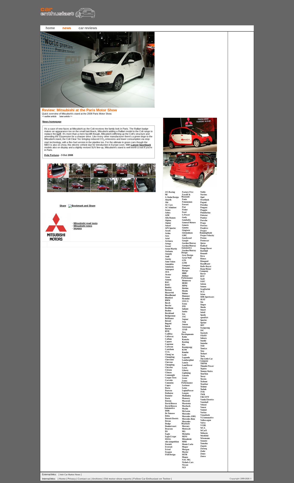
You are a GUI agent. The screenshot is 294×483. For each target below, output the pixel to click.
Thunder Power (207, 366)
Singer (203, 305)
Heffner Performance (187, 277)
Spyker (203, 323)
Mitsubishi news (83, 226)
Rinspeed (204, 261)
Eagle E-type (170, 437)
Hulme (185, 293)
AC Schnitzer (170, 207)
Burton (168, 329)
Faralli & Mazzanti (185, 196)
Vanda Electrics (207, 400)
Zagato (203, 446)
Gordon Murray (189, 243)
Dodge (168, 424)
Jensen (185, 324)
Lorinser (186, 385)
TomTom (204, 374)
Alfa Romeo (170, 218)
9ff (166, 195)
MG (184, 431)
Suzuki (203, 341)
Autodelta (169, 264)
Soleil (202, 312)
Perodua (204, 205)
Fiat (184, 207)
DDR (167, 411)
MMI (184, 442)
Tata (202, 351)
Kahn (184, 337)
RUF (202, 276)
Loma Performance (187, 382)
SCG (202, 292)
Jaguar (185, 319)
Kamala (185, 339)
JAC (184, 317)
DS (166, 431)
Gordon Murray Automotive (188, 247)
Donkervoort (170, 426)
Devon (168, 421)
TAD (202, 346)
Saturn (203, 287)
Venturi (203, 410)
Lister (184, 378)
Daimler (168, 396)
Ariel (167, 238)
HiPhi (184, 286)
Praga (203, 223)
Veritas (203, 412)
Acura (167, 210)
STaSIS (203, 336)
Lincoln (185, 375)
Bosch (167, 303)
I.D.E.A (185, 301)
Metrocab (186, 429)
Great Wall (187, 258)
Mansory (186, 398)
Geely (184, 217)
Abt (166, 202)
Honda (185, 291)
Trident (203, 387)
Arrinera (169, 241)
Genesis (185, 225)
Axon (167, 277)
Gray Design (187, 255)
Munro (185, 457)
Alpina (168, 220)
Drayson (169, 429)
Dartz (167, 398)
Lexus (184, 368)
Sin (201, 302)
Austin (168, 259)
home (50, 28)
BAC (167, 282)
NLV (184, 467)
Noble (203, 192)
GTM (184, 263)
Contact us (84, 478)
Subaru (203, 338)
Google (185, 241)
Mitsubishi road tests (85, 223)
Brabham (169, 308)
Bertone (168, 290)
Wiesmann (205, 438)
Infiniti (185, 309)
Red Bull (204, 251)
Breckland (169, 313)
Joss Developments (187, 333)
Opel (202, 197)
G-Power (186, 215)
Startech (203, 333)
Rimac (203, 259)
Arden (167, 233)
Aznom (168, 280)
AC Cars (169, 205)
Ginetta (185, 228)
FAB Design (170, 455)
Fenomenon (187, 202)
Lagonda (186, 357)
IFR (184, 306)
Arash (167, 231)
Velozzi (203, 405)
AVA (167, 272)
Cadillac (169, 334)
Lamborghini (188, 360)
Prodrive (204, 228)
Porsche (203, 220)
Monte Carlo (187, 444)
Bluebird (169, 298)
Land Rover (187, 365)
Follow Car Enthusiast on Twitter (151, 478)
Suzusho (203, 343)
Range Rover (206, 248)
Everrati (168, 447)
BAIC (167, 285)
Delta (167, 416)
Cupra (168, 385)
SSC (202, 330)
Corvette (169, 380)
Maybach (186, 406)
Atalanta (169, 251)
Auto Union (170, 262)
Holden (185, 288)
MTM (184, 455)
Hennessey (186, 281)
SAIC (202, 281)
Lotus (184, 388)
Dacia (167, 388)
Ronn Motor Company (205, 270)
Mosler (185, 452)
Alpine (168, 223)
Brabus (168, 311)
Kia (183, 345)
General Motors (189, 223)
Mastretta (186, 403)
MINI (184, 437)
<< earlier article (49, 116)
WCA (202, 428)
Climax (168, 372)
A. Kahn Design (172, 197)
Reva (202, 256)
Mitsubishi (187, 439)
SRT (202, 325)
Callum (168, 339)
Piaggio (203, 210)
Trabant (203, 382)
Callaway (169, 336)
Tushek (203, 389)
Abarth (168, 200)
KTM (184, 350)
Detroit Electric (171, 418)
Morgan (185, 449)
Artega (168, 244)
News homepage (51, 121)
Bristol (168, 321)
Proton (203, 238)
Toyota (203, 379)
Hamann (186, 268)
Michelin (186, 434)
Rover (203, 274)
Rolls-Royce (205, 266)
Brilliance (169, 318)
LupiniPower (187, 391)
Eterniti (168, 444)
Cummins (169, 383)
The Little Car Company (206, 360)
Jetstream (186, 327)
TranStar (204, 384)
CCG (167, 352)
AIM (167, 215)
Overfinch (204, 200)
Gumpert (186, 265)
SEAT (202, 299)
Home (62, 478)
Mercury (186, 426)
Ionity (184, 311)
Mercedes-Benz (188, 419)
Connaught (170, 375)
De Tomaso (170, 413)
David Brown (171, 403)
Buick (167, 326)
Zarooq (203, 449)
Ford (184, 212)
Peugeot (203, 207)
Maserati (186, 401)
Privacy (72, 478)
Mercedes (186, 414)
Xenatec (203, 441)
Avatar (168, 275)
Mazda (185, 409)
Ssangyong (205, 328)
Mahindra (186, 396)
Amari (168, 226)
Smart (203, 310)
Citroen (168, 370)
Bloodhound (170, 295)
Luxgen (185, 393)
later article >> (66, 116)
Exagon (168, 452)
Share (63, 205)
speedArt (204, 317)
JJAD (184, 330)
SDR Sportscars (207, 297)
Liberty (185, 370)
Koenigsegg (187, 347)
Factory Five (187, 192)
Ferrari (185, 204)
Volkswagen (205, 420)
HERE (185, 283)
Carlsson (169, 347)
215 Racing (170, 192)
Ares (167, 236)
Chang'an (169, 354)
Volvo (203, 423)
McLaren (186, 411)
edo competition (172, 442)
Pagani (203, 202)
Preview (203, 226)
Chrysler (169, 367)
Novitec (203, 195)
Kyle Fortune (51, 155)
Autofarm (169, 267)
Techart (203, 354)
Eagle (167, 434)
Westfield (204, 436)
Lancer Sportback (141, 145)
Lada (184, 355)
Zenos (203, 454)
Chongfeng (170, 365)
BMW (167, 300)
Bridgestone (170, 316)
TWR (202, 394)
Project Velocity (207, 235)
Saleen (203, 284)
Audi (167, 256)
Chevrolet (169, 360)
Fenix (184, 199)
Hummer (186, 296)
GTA (184, 260)
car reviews (88, 28)
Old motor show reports (117, 478)
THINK (203, 363)
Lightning (186, 373)
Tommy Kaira (206, 371)
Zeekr (202, 451)
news (66, 28)
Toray (203, 376)
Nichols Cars (187, 462)
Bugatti (168, 324)
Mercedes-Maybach (186, 422)
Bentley (168, 287)
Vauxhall (204, 402)
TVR (202, 392)
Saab (202, 279)
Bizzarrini (169, 293)
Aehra (167, 213)
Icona (184, 304)
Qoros (203, 243)
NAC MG (186, 460)
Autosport (169, 269)
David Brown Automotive (170, 407)
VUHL (203, 425)
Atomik (168, 254)
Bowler (168, 305)
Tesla (202, 356)
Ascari (168, 246)
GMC (184, 235)
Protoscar (204, 241)
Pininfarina (205, 213)
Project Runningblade (206, 232)
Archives (97, 478)
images (78, 228)
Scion (202, 294)
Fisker (185, 210)
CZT (59, 134)
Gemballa (186, 220)
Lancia (185, 363)
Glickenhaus (187, 233)
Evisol (168, 449)
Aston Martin (171, 249)
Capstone (169, 344)
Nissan (185, 465)
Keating (185, 342)
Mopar (185, 447)
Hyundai (186, 299)
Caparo (168, 342)
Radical (203, 246)
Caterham (169, 349)
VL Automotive (207, 418)
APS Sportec (170, 228)
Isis (183, 314)
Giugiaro (186, 230)
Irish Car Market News (70, 475)
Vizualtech (205, 415)
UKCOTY (204, 397)
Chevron (169, 362)
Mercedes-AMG (189, 416)
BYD (167, 331)
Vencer (203, 407)
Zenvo (203, 456)
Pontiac (203, 218)
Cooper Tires (170, 378)
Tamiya (203, 348)
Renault (203, 253)
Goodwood (187, 238)
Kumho (185, 352)
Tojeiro (203, 369)
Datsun (168, 401)
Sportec (203, 320)
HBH (184, 273)
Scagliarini (205, 289)
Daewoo (168, 391)
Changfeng (170, 357)
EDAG (168, 439)
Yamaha (204, 443)
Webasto (204, 433)
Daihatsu (169, 393)
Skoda (203, 307)
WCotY (203, 431)
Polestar (204, 215)
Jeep (184, 322)
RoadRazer (205, 264)
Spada (203, 315)
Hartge (185, 271)
